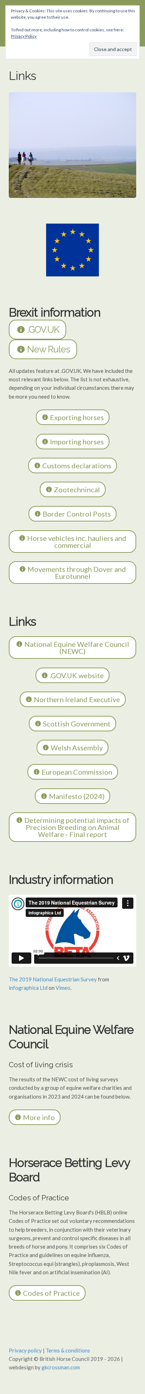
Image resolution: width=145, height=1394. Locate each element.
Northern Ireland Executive (76, 699)
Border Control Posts (76, 514)
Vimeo (63, 987)
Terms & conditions (68, 1350)
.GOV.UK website (76, 675)
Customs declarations (76, 465)
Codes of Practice (50, 1293)
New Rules (47, 349)
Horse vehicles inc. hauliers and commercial (76, 541)
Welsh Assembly (76, 747)
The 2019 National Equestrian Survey (53, 979)
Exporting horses (76, 417)
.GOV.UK (42, 329)
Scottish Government (76, 723)
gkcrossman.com (61, 1367)
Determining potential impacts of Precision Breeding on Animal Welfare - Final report (76, 827)
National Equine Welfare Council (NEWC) (76, 647)
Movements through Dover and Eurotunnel (76, 572)
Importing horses (76, 441)
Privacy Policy (24, 36)
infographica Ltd (28, 987)
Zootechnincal (76, 489)
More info (38, 1117)
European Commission (76, 772)
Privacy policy (25, 1350)
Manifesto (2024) (76, 796)
